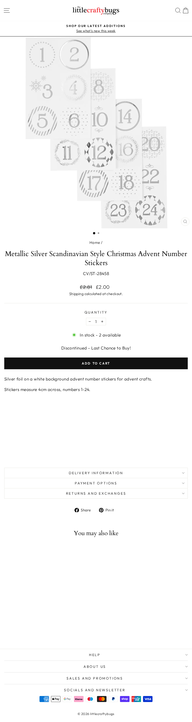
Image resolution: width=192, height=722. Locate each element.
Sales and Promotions (94, 678)
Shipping (76, 294)
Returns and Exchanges (96, 493)
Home (95, 242)
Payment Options (96, 483)
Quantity (95, 312)
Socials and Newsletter (95, 690)
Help (94, 655)
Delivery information (96, 473)
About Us (95, 666)
